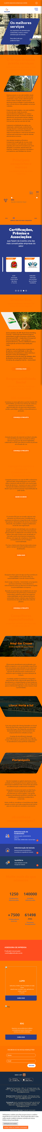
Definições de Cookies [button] (10, 1123)
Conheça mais (21, 369)
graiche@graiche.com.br (23, 1092)
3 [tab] (21, 290)
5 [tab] (26, 290)
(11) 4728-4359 (17, 1097)
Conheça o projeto (21, 417)
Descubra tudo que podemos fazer (16, 39)
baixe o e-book (21, 497)
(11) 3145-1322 (25, 1089)
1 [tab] (16, 290)
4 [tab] (23, 290)
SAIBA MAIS (21, 555)
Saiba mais (21, 998)
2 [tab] (18, 290)
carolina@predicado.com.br (13, 953)
